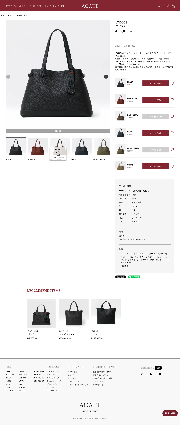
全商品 (10, 15)
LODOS (8, 381)
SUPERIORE (39, 381)
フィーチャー (73, 378)
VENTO (22, 381)
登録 (158, 368)
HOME (3, 15)
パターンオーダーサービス (78, 385)
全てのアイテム (11, 6)
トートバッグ (52, 375)
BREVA (8, 377)
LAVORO (37, 374)
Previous (9, 76)
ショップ (56, 6)
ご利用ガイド (98, 382)
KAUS (8, 387)
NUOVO (22, 371)
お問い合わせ (98, 385)
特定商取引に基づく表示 (102, 378)
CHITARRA (10, 390)
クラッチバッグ (53, 378)
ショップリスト (74, 382)
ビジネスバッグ (53, 384)
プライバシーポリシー (101, 375)
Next (107, 76)
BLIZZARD (10, 374)
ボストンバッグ (53, 371)
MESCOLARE (24, 374)
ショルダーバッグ (54, 381)
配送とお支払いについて (102, 372)
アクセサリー (52, 391)
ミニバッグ (51, 387)
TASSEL (22, 390)
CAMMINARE (39, 371)
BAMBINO (23, 377)
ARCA (8, 384)
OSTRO (8, 371)
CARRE (22, 384)
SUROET (22, 387)
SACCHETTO (39, 377)
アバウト (40, 6)
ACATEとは (72, 372)
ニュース (48, 6)
